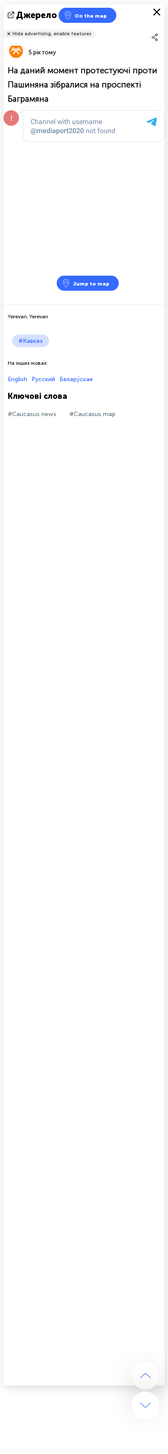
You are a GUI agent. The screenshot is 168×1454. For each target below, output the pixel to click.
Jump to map (91, 284)
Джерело (36, 15)
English (17, 379)
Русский (43, 379)
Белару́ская (76, 379)
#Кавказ (31, 341)
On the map (91, 16)
